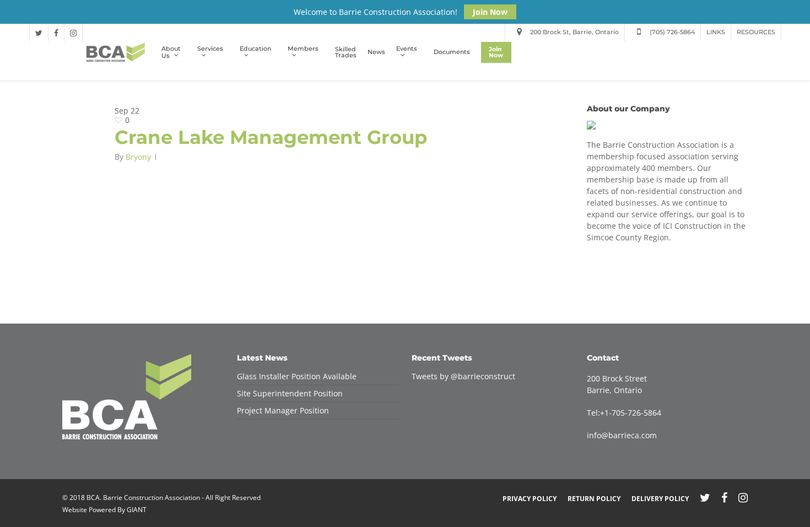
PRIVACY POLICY (530, 498)
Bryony (138, 157)
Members (303, 49)
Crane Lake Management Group (271, 137)
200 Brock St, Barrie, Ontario (573, 32)
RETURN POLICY (594, 498)
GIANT (137, 509)
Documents (452, 52)
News (376, 52)
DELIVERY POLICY (660, 498)
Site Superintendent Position (290, 393)
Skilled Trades (346, 52)
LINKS (715, 32)
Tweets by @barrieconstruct (463, 376)
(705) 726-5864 (671, 32)
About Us (171, 52)
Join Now (490, 12)
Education (255, 49)
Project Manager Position (283, 410)
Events (406, 49)
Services (210, 49)
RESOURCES (756, 32)
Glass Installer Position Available (297, 376)
